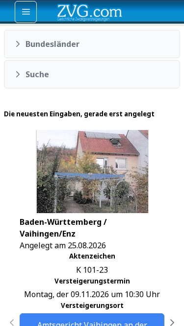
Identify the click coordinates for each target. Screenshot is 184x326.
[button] (92, 44)
